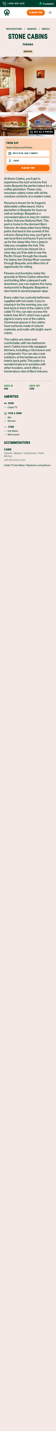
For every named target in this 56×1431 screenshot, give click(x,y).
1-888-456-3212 (15, 3)
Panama (28, 44)
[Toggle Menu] (50, 12)
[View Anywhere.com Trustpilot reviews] (46, 3)
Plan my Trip (35, 12)
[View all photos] (28, 84)
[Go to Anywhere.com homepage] (7, 12)
